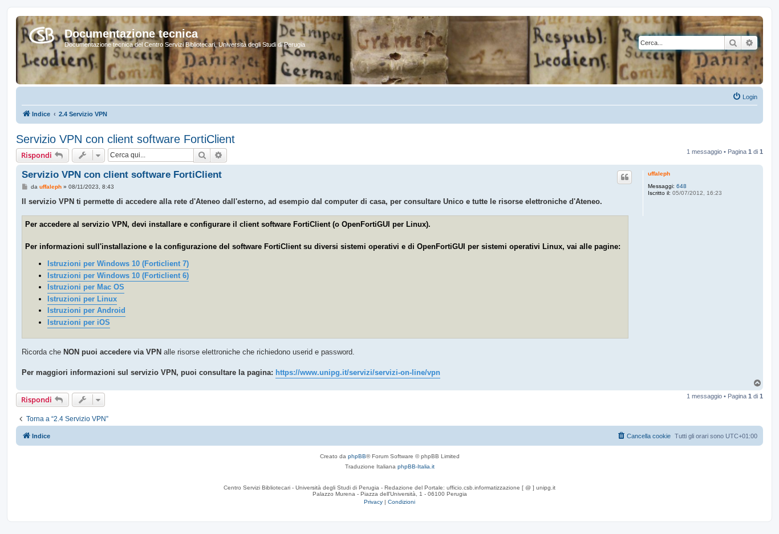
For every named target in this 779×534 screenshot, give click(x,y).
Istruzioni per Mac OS (85, 287)
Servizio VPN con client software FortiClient (125, 139)
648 (681, 186)
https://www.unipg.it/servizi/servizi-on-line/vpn (357, 372)
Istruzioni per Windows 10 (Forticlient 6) (118, 275)
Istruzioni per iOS (78, 322)
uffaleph (659, 173)
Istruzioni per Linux (82, 299)
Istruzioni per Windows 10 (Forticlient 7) (118, 263)
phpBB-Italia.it (416, 466)
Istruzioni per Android (86, 310)
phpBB (357, 456)
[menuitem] (744, 97)
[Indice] (41, 33)
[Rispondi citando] (624, 177)
